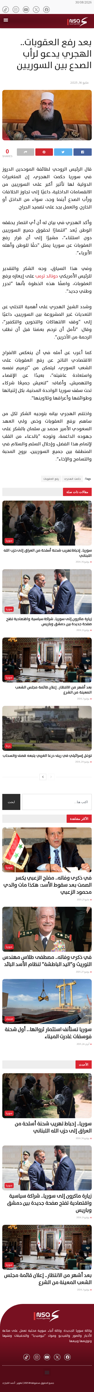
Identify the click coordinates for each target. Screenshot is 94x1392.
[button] (6, 20)
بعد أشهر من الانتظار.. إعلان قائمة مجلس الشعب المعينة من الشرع (53, 689)
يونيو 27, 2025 (83, 972)
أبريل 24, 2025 (83, 1044)
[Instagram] (16, 9)
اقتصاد (9, 1019)
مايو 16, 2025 (79, 82)
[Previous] (51, 777)
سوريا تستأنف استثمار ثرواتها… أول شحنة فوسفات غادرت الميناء (48, 1033)
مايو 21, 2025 (83, 899)
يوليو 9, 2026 (83, 630)
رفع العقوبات (51, 479)
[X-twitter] (36, 9)
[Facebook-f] (46, 9)
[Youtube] (26, 9)
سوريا (9, 540)
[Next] (42, 777)
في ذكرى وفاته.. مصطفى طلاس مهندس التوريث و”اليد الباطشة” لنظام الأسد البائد (47, 961)
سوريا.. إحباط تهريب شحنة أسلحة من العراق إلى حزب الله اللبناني (48, 552)
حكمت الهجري (72, 479)
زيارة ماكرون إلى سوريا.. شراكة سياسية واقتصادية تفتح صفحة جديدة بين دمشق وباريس (49, 621)
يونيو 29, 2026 (82, 762)
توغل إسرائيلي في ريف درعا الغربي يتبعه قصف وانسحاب (47, 756)
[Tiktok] (5, 9)
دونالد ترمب (46, 276)
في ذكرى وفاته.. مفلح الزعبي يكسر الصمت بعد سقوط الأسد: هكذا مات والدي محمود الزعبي (47, 885)
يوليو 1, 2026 (83, 699)
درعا (8, 746)
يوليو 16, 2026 (83, 562)
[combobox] (57, 802)
